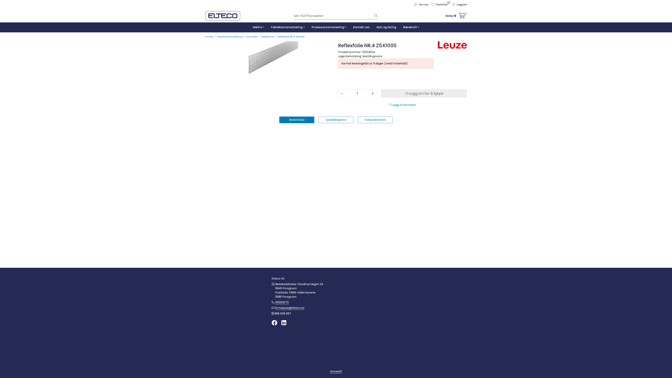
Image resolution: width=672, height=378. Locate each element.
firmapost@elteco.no (289, 308)
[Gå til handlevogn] (462, 17)
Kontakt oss (361, 27)
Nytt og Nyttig (386, 27)
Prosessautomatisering (328, 27)
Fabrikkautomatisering (287, 27)
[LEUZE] (452, 45)
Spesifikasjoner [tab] (336, 120)
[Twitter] (274, 323)
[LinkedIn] (283, 323)
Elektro (257, 27)
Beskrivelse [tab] (296, 120)
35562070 (282, 302)
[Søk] (376, 15)
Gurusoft (336, 371)
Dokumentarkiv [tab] (375, 120)
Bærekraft (410, 27)
